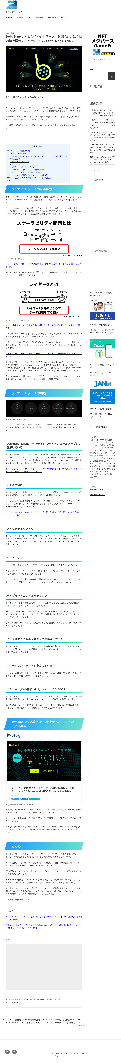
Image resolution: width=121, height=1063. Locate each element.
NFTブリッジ (15, 164)
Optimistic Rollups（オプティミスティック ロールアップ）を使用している (39, 156)
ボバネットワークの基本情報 (18, 151)
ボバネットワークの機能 (16, 153)
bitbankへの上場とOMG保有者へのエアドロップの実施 (29, 178)
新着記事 (9, 17)
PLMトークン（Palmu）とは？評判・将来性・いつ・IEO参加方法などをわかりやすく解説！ (102, 159)
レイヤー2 (40, 17)
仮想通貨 (20, 17)
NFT (29, 17)
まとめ (9, 180)
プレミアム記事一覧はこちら (101, 59)
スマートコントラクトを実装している (25, 172)
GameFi (11, 999)
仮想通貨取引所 (41, 999)
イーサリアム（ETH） (21, 999)
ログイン (64, 17)
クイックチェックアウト (19, 162)
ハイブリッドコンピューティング (23, 167)
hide (39, 146)
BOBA (11, 1002)
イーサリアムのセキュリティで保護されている (28, 170)
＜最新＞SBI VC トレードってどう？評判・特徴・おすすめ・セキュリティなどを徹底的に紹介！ (102, 112)
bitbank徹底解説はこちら (99, 427)
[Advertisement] (44, 967)
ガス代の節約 (15, 159)
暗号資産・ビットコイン (54, 999)
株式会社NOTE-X (96, 489)
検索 (91, 69)
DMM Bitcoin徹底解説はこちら (101, 409)
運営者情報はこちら (97, 495)
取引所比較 (52, 17)
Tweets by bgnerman (98, 171)
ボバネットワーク (19, 1002)
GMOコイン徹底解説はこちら (101, 325)
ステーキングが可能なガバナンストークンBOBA (29, 175)
